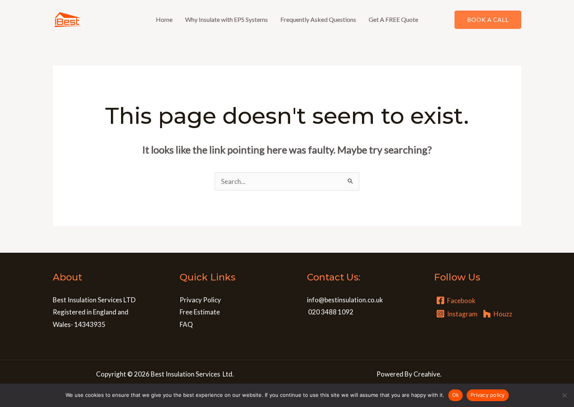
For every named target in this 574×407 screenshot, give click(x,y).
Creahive (427, 374)
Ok (455, 395)
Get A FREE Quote (393, 19)
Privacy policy (488, 395)
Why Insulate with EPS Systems (226, 19)
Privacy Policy (200, 300)
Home (164, 19)
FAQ (186, 324)
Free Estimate (200, 312)
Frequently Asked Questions (318, 19)
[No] (564, 395)
